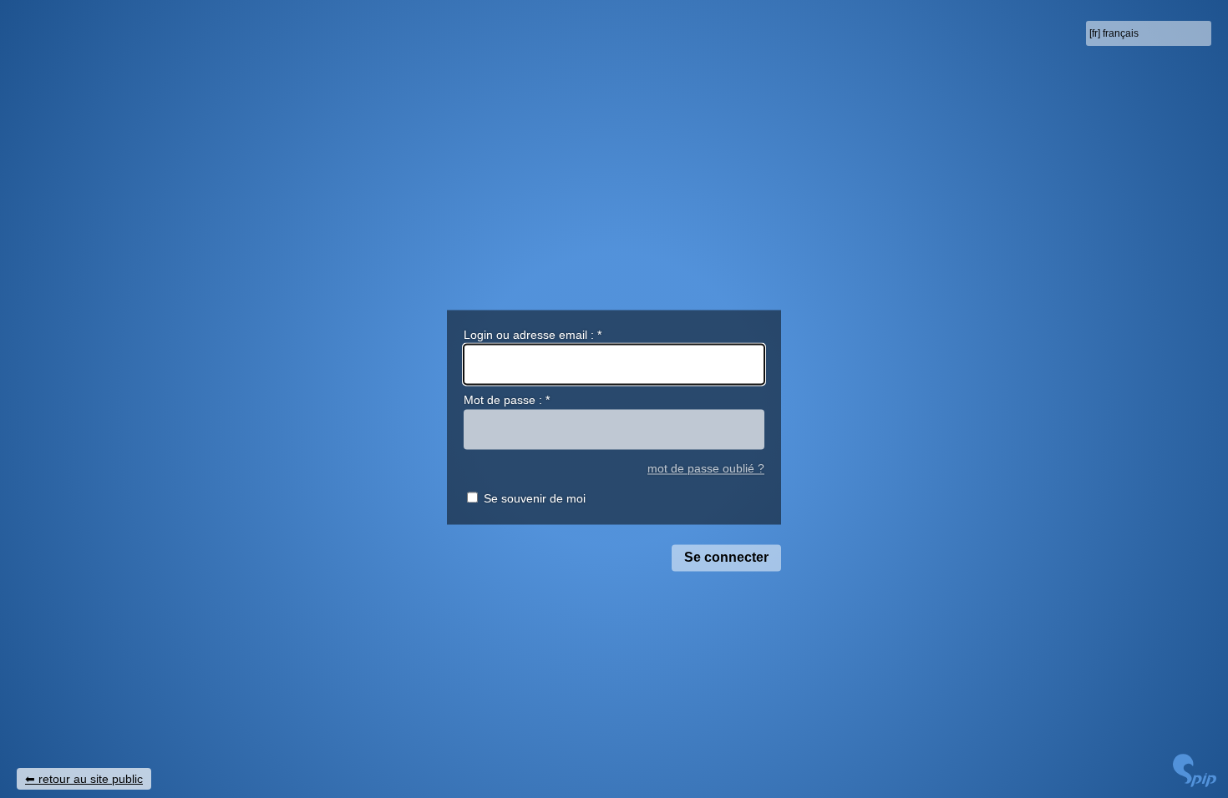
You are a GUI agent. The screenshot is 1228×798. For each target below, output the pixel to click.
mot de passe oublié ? (705, 468)
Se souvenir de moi (535, 499)
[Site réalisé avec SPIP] (1195, 782)
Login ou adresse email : (532, 334)
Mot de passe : (507, 400)
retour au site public (90, 778)
